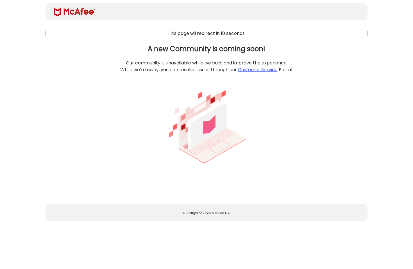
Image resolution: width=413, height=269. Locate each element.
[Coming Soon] (206, 124)
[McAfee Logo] (74, 12)
